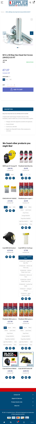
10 (3, 79)
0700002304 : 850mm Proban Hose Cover (25, 280)
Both (14, 207)
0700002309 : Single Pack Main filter (25, 262)
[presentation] (4, 33)
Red (21, 207)
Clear (31, 224)
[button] (17, 47)
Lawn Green (28, 210)
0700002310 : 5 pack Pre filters (26, 257)
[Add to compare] (13, 178)
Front (5, 207)
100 (10, 79)
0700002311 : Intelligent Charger (26, 289)
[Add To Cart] (6, 178)
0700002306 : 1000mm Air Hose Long (25, 266)
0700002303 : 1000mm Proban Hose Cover (25, 271)
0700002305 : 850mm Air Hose (26, 275)
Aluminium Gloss (23, 224)
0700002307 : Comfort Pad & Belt (25, 285)
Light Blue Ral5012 (23, 221)
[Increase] (14, 85)
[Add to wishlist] (10, 178)
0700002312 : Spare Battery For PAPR (25, 294)
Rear (10, 207)
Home (2, 12)
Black (7, 174)
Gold (31, 221)
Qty (4, 85)
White (30, 207)
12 (29, 174)
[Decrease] (8, 85)
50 (7, 79)
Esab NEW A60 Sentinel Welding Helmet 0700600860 (17, 248)
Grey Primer (25, 212)
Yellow (12, 174)
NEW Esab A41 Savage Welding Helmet (14, 166)
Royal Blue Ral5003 (25, 218)
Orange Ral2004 (26, 215)
